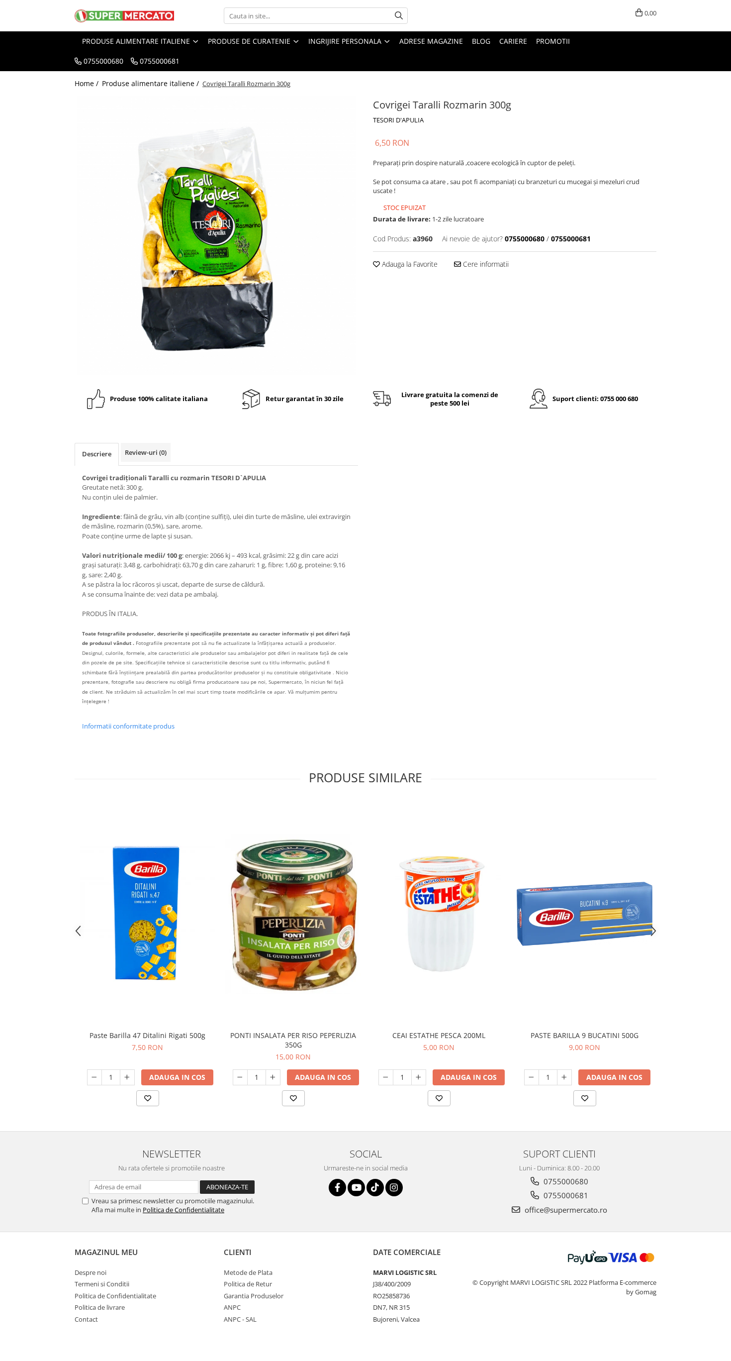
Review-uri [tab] (146, 452)
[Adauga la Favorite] (147, 1098)
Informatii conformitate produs (128, 726)
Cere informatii (485, 264)
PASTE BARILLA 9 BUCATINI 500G (585, 1035)
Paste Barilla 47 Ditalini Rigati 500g (147, 1035)
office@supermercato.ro (565, 1210)
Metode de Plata (248, 1272)
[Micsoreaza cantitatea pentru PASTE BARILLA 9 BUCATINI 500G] (531, 1077)
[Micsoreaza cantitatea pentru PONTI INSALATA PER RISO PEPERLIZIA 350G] (240, 1077)
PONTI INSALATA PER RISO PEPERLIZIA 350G (293, 1040)
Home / (87, 83)
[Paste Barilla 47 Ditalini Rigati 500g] (147, 914)
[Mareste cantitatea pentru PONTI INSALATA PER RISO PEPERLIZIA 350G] (273, 1077)
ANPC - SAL (240, 1319)
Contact (86, 1319)
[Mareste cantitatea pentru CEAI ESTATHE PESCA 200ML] (418, 1077)
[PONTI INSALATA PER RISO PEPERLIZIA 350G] (293, 914)
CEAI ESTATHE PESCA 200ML (438, 1035)
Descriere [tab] (96, 453)
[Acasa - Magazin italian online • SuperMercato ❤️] (124, 15)
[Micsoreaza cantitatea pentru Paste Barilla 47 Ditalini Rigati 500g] (94, 1077)
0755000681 (565, 1195)
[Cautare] (399, 15)
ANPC (232, 1307)
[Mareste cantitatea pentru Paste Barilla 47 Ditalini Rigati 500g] (127, 1077)
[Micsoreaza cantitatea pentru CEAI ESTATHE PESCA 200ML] (385, 1077)
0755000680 (565, 1181)
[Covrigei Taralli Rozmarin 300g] (216, 235)
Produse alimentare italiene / (151, 83)
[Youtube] (356, 1187)
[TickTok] (375, 1187)
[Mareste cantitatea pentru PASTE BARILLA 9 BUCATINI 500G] (564, 1077)
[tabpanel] (216, 235)
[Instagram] (394, 1187)
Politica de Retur (248, 1283)
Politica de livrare (100, 1307)
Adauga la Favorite (409, 264)
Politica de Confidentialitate (183, 1209)
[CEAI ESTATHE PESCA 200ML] (439, 914)
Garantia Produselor (253, 1295)
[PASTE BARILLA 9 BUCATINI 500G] (584, 914)
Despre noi (90, 1272)
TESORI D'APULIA (398, 119)
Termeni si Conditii (102, 1283)
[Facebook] (337, 1187)
